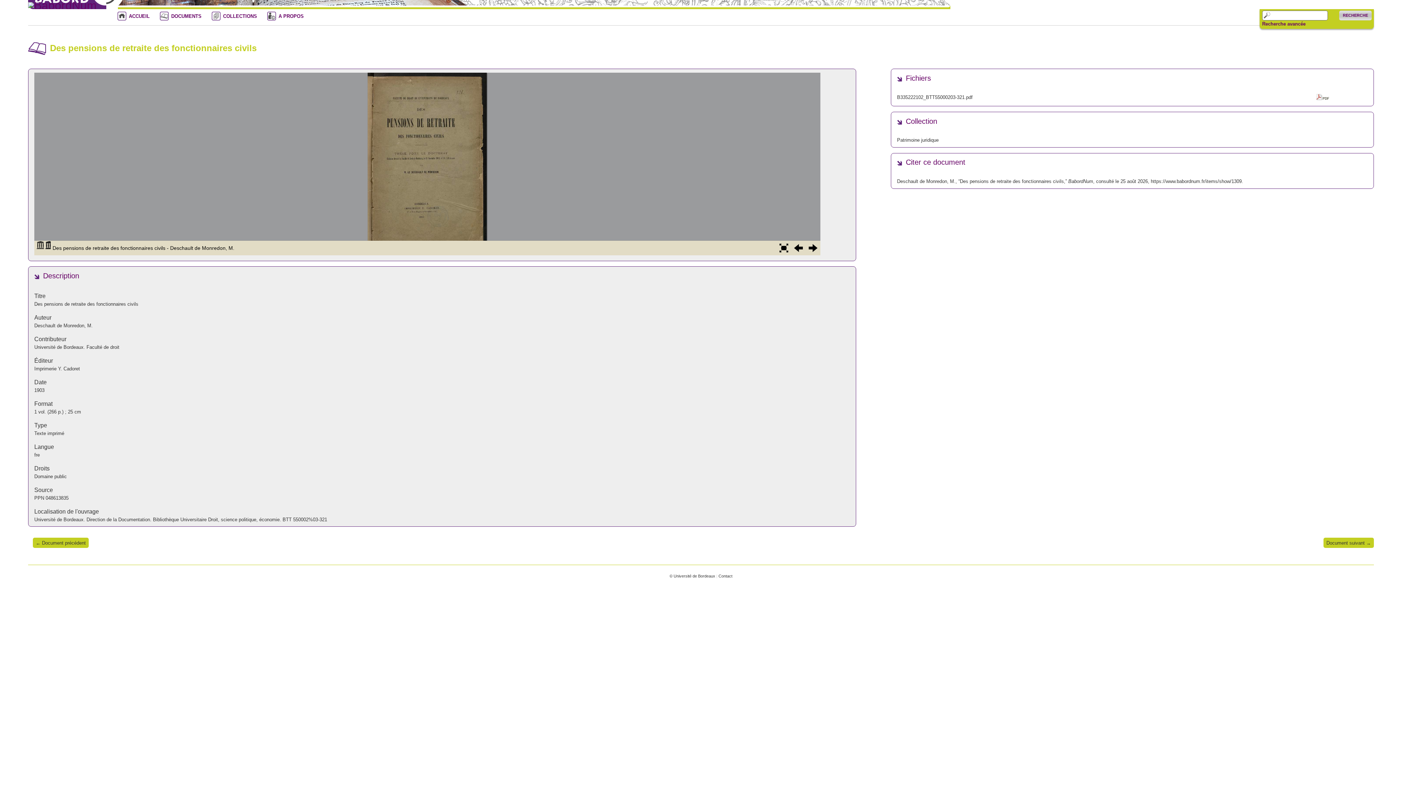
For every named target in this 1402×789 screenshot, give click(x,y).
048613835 (57, 498)
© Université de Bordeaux (692, 576)
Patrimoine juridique (918, 140)
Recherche (1355, 15)
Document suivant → (1348, 543)
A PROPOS (291, 16)
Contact (725, 576)
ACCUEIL (139, 16)
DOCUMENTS (186, 16)
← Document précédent (61, 543)
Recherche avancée (1284, 24)
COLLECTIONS (240, 16)
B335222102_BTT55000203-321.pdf (935, 97)
